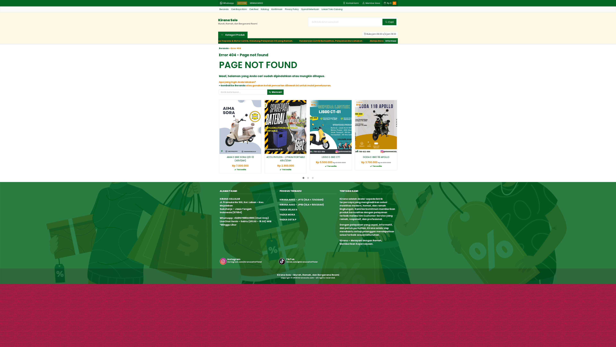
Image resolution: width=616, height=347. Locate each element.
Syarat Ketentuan (310, 9)
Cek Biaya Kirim (239, 9)
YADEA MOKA (287, 214)
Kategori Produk (235, 34)
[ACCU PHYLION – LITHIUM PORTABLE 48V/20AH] (285, 127)
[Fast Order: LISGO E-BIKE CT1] (312, 151)
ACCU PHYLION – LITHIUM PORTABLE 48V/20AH (285, 159)
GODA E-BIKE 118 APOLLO (376, 157)
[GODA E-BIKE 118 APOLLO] (376, 127)
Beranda (224, 9)
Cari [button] (390, 22)
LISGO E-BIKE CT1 (331, 157)
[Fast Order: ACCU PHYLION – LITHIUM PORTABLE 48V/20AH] (267, 151)
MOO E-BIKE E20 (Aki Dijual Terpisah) (268, 5)
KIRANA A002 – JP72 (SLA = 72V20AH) (302, 199)
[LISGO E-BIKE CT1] (331, 127)
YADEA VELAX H (288, 209)
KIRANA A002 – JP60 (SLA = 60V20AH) (302, 204)
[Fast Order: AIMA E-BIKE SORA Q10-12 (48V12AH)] (221, 151)
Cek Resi (253, 9)
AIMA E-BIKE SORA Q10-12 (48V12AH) (240, 159)
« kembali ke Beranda (232, 85)
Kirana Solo (228, 20)
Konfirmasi (276, 9)
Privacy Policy (292, 9)
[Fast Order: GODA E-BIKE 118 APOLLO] (357, 151)
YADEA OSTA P (288, 219)
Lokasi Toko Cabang (332, 9)
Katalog (265, 9)
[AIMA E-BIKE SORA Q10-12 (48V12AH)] (240, 127)
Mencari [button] (276, 92)
